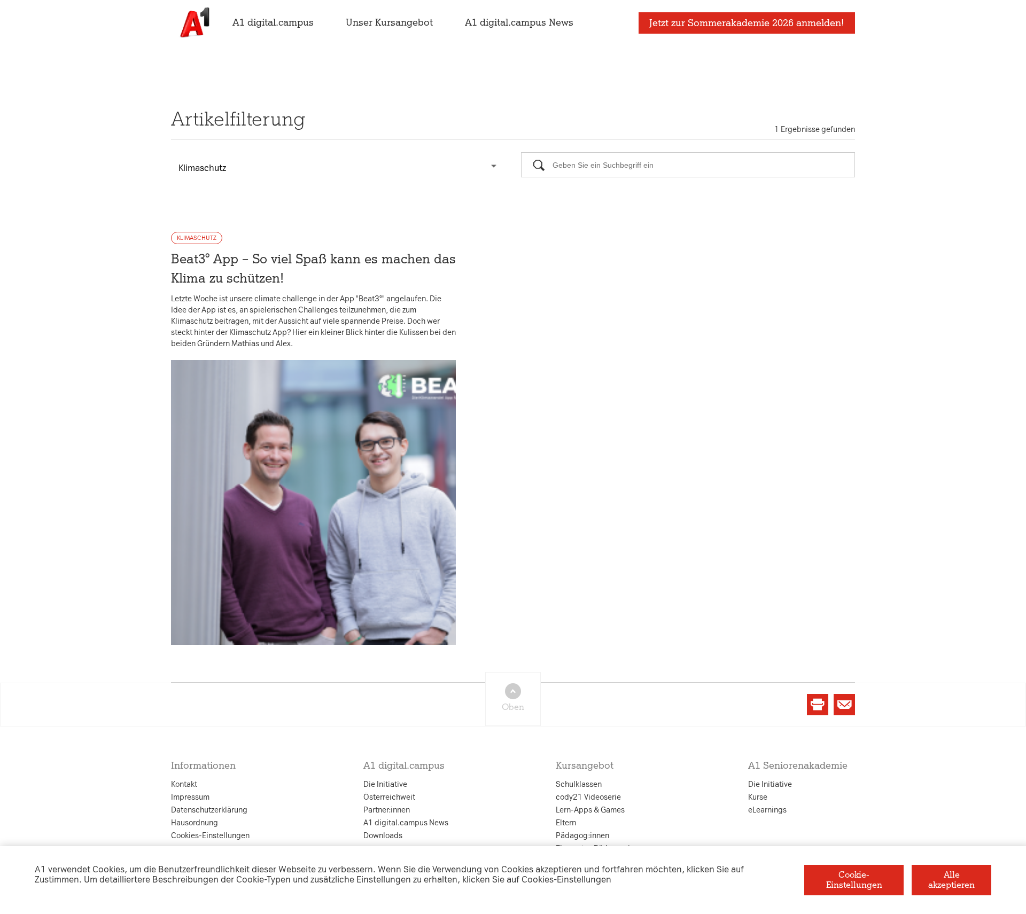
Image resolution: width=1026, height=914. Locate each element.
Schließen (341, 580)
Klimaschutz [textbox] (202, 168)
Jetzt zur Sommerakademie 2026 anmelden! (746, 23)
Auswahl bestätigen (571, 580)
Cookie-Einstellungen (854, 879)
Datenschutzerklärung (405, 351)
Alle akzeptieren (951, 879)
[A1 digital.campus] (193, 22)
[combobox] (338, 165)
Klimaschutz (196, 238)
